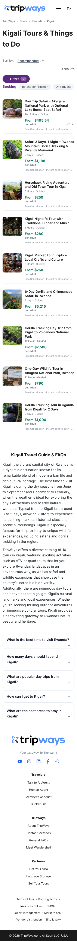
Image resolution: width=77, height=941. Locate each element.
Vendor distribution (29, 919)
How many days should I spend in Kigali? (34, 659)
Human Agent (38, 789)
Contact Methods (39, 833)
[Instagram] (29, 761)
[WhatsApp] (57, 761)
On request (63, 86)
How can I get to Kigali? (26, 696)
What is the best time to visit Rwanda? (38, 639)
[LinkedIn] (38, 761)
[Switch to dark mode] (69, 8)
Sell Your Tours (38, 883)
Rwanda (37, 21)
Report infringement (26, 912)
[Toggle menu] (58, 8)
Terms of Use (25, 899)
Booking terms (48, 899)
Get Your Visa (38, 869)
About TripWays (38, 825)
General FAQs (38, 840)
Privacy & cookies (31, 906)
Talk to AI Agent (38, 782)
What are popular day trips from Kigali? (33, 679)
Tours (23, 21)
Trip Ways (9, 21)
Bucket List (38, 804)
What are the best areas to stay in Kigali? (34, 714)
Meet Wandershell (38, 847)
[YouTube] (20, 761)
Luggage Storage (38, 876)
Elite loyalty (53, 919)
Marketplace (52, 912)
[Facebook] (48, 761)
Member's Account (38, 797)
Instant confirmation (35, 86)
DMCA (50, 906)
